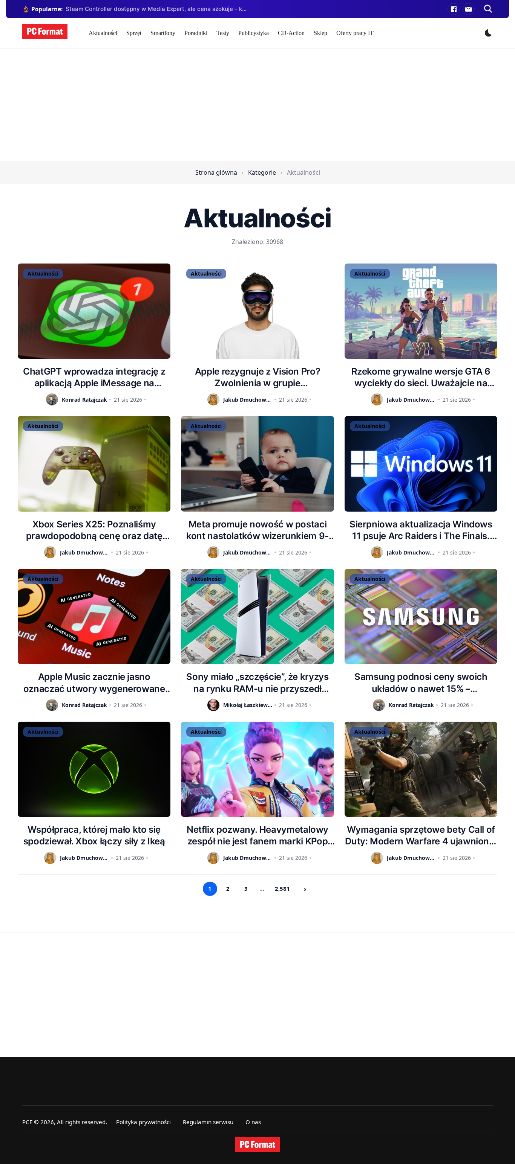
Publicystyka (253, 33)
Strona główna (216, 172)
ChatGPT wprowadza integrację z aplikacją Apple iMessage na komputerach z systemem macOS (94, 377)
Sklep (320, 33)
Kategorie (262, 172)
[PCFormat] (257, 1144)
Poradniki (195, 33)
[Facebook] (454, 9)
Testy (222, 33)
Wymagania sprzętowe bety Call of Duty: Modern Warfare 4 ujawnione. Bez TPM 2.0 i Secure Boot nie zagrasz (421, 835)
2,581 (282, 888)
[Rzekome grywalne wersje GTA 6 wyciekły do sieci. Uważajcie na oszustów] (421, 311)
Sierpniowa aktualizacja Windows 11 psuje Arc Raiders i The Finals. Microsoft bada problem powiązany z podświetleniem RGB (421, 530)
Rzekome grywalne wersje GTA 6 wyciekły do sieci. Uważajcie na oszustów (421, 377)
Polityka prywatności (143, 1122)
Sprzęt (133, 33)
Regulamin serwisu (208, 1122)
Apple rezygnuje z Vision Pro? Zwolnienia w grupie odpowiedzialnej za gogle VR (257, 377)
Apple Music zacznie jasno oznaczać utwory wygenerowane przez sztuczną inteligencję (94, 682)
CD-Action (291, 33)
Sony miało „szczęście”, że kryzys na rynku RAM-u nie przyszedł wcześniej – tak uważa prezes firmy (258, 682)
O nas (253, 1122)
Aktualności (103, 33)
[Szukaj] (488, 9)
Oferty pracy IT (355, 33)
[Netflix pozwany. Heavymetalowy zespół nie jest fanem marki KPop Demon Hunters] (257, 769)
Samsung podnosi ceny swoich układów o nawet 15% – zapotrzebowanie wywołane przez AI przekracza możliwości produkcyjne (421, 682)
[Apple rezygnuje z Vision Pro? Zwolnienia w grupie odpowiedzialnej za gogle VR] (257, 311)
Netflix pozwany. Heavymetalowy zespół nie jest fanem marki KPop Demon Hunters (257, 835)
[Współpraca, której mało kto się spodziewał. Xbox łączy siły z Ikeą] (94, 769)
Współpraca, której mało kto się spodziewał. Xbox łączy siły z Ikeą (94, 835)
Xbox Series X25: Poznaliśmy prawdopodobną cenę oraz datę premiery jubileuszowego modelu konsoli (94, 530)
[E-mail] (469, 9)
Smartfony (162, 33)
